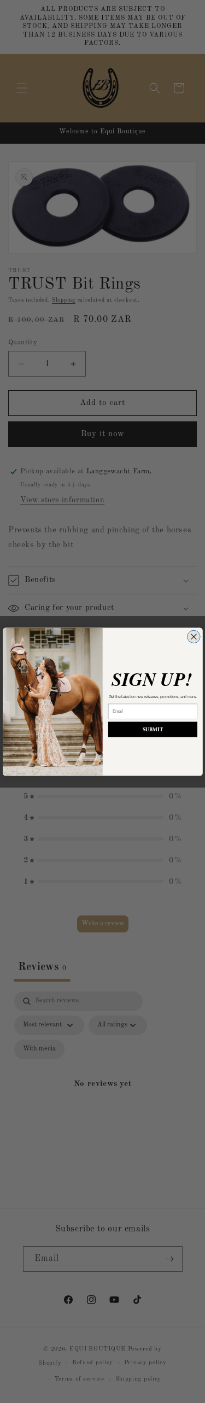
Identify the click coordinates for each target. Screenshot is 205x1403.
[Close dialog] (193, 636)
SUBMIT (153, 729)
